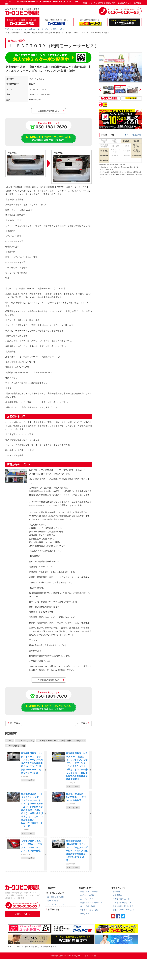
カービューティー (48, 740)
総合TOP (52, 887)
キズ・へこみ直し (26, 740)
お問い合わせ (21, 914)
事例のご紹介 (58, 29)
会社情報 (99, 3)
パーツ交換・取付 (17, 745)
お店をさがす (54, 909)
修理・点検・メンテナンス (73, 740)
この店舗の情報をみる (48, 110)
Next (140, 89)
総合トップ (88, 3)
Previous (100, 89)
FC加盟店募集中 (124, 22)
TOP (7, 29)
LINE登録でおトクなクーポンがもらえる (48, 138)
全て (11, 740)
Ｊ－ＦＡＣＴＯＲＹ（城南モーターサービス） (31, 29)
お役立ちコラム (124, 3)
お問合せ (138, 3)
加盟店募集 (110, 3)
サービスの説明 (134, 135)
